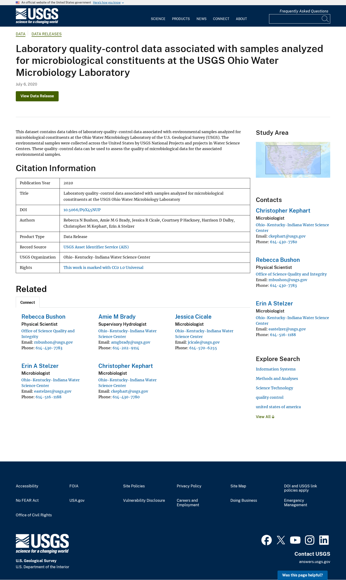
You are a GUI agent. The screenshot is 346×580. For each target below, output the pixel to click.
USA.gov (76, 500)
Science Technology (274, 388)
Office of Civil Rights (34, 515)
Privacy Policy (189, 486)
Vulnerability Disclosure (144, 500)
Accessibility (27, 486)
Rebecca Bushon (43, 316)
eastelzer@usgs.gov (52, 391)
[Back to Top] (329, 563)
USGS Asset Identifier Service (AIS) (96, 247)
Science (158, 19)
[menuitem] (158, 16)
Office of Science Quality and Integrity (291, 274)
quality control (269, 397)
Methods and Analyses (277, 378)
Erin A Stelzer (40, 365)
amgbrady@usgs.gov (130, 342)
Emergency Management (295, 502)
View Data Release (37, 96)
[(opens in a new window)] (266, 539)
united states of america (278, 406)
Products (181, 19)
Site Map (238, 486)
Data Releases (47, 34)
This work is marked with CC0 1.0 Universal (103, 267)
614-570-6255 (203, 348)
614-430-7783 (49, 348)
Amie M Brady (117, 316)
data (20, 34)
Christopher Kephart (125, 365)
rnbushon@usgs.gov (53, 342)
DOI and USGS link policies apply (300, 488)
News (201, 19)
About (241, 19)
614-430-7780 (126, 397)
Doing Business (243, 500)
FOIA (73, 486)
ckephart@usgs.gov (129, 391)
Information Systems (276, 369)
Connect (221, 19)
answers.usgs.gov (314, 561)
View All (264, 417)
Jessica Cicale (193, 316)
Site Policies (134, 486)
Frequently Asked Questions (304, 11)
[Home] (37, 23)
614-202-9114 (126, 348)
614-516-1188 (48, 397)
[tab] (28, 302)
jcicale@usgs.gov (204, 342)
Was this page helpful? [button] (302, 575)
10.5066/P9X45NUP (82, 210)
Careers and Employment (188, 502)
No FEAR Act (27, 500)
